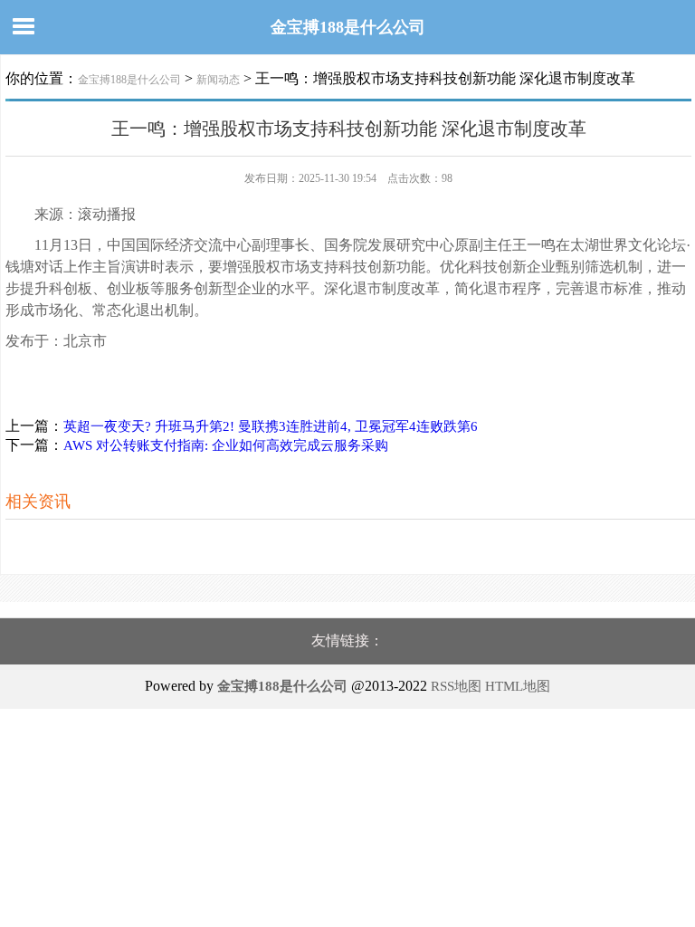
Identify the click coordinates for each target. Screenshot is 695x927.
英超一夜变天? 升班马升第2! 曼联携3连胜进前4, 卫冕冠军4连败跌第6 (270, 426)
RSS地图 (456, 686)
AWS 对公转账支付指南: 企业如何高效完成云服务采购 (225, 445)
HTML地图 (517, 686)
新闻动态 (218, 79)
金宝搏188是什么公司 (348, 27)
